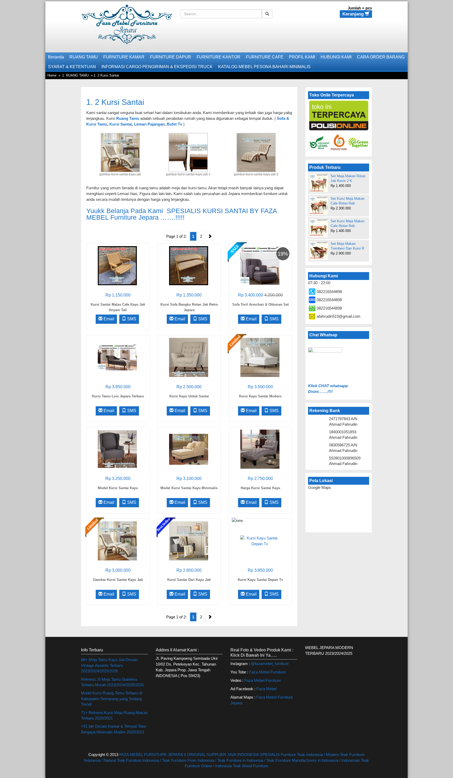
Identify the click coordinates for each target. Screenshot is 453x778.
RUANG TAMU (83, 57)
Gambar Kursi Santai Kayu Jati (118, 580)
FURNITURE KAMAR (123, 57)
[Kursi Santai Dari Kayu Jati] (188, 540)
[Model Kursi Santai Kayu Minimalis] (188, 449)
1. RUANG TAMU (75, 75)
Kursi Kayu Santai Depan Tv (260, 580)
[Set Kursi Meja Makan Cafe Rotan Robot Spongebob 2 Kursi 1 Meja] (319, 227)
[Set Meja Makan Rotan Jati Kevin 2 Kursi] (319, 183)
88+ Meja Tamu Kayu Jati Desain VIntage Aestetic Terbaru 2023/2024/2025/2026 (109, 665)
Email (108, 319)
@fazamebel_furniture (270, 663)
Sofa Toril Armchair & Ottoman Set (260, 304)
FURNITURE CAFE (264, 57)
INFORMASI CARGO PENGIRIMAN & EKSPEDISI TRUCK (157, 66)
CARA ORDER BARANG (381, 57)
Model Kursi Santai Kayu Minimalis (189, 488)
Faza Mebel (267, 689)
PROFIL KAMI (302, 57)
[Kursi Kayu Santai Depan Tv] (259, 540)
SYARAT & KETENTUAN (72, 66)
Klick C (314, 385)
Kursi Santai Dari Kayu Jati (189, 580)
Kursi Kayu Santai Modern (260, 396)
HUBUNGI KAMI (336, 57)
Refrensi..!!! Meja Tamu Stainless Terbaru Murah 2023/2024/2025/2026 (112, 682)
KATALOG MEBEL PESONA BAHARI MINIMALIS (264, 66)
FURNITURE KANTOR (218, 57)
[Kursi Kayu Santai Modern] (259, 357)
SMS (131, 319)
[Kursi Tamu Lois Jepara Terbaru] (117, 357)
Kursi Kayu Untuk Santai (189, 396)
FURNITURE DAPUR (170, 57)
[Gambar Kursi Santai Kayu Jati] (117, 540)
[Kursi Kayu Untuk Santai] (188, 357)
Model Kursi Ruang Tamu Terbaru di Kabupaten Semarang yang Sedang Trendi (111, 698)
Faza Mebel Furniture (267, 672)
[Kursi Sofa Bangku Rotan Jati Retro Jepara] (188, 265)
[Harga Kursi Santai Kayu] (259, 449)
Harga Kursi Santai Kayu (260, 488)
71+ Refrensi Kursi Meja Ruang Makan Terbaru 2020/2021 (114, 715)
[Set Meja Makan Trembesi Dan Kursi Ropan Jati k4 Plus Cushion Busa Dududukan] (319, 250)
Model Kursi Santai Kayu (118, 488)
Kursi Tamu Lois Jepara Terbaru (118, 396)
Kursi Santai (120, 124)
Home (51, 75)
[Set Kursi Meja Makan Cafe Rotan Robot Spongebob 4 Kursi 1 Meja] (319, 205)
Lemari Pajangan (149, 124)
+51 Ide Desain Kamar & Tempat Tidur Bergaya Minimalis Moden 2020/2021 (113, 729)
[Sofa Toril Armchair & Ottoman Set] (259, 265)
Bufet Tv (174, 124)
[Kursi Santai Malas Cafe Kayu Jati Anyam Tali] (117, 265)
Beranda (56, 57)
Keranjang (353, 14)
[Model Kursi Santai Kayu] (117, 449)
